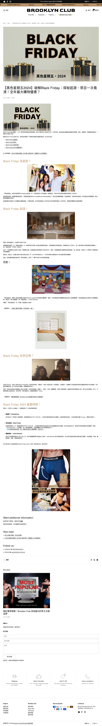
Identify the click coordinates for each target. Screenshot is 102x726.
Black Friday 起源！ (11, 142)
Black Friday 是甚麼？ (12, 139)
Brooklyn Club (17, 723)
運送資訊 (5, 708)
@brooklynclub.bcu (17, 549)
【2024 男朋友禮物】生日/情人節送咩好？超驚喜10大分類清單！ (29, 153)
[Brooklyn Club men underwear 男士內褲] (51, 330)
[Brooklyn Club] (51, 10)
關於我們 (30, 706)
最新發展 (30, 713)
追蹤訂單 (5, 706)
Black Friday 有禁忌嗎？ (13, 145)
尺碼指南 (5, 713)
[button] (5, 10)
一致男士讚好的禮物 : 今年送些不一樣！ (22, 308)
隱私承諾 (30, 715)
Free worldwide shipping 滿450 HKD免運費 (51, 1)
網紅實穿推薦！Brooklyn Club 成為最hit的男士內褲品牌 (27, 397)
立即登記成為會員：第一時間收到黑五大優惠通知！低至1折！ (26, 429)
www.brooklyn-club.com (18, 552)
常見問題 (5, 710)
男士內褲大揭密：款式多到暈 (13, 535)
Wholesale (31, 710)
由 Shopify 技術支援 (27, 723)
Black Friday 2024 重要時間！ (14, 147)
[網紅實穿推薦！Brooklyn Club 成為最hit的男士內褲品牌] (26, 590)
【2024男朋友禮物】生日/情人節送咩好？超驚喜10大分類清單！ (23, 538)
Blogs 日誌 (31, 708)
